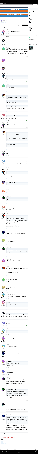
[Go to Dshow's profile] (3, 338)
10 (3, 163)
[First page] (1, 27)
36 (3, 348)
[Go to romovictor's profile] (3, 161)
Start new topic (19, 25)
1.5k (3, 184)
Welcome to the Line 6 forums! (14, 7)
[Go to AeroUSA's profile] (3, 60)
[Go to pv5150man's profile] (1, 20)
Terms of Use (3, 451)
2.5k (3, 315)
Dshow (3, 336)
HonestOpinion (3, 213)
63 (3, 193)
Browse (2, 3)
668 (3, 70)
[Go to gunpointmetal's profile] (3, 302)
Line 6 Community (4, 1)
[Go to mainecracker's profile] (3, 240)
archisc (3, 258)
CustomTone (23, 1)
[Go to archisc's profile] (3, 260)
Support (31, 1)
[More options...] (7, 29)
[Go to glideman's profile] (3, 68)
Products (19, 1)
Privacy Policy (6, 451)
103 (3, 117)
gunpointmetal (3, 300)
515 (3, 51)
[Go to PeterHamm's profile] (3, 313)
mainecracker (3, 238)
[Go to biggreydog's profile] (3, 31)
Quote (8, 33)
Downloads (27, 1)
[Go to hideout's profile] (3, 182)
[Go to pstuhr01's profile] (3, 287)
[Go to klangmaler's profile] (3, 197)
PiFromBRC (3, 169)
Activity (5, 3)
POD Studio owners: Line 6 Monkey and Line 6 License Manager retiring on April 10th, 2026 (14, 14)
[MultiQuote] (6, 33)
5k (3, 97)
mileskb (3, 46)
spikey (30, 13)
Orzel (3, 38)
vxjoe (3, 277)
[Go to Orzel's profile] (3, 40)
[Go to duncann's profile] (3, 232)
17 (3, 270)
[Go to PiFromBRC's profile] (3, 171)
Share (2, 21)
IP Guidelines (9, 451)
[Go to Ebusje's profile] (3, 268)
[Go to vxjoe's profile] (3, 279)
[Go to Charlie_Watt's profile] (3, 323)
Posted (8, 47)
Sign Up (36, 2)
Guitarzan (3, 188)
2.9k (3, 234)
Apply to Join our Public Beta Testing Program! (14, 9)
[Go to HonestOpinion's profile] (3, 95)
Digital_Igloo (3, 73)
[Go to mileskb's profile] (3, 48)
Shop (33, 1)
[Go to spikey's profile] (29, 12)
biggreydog (3, 29)
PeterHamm (30, 16)
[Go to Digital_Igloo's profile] (3, 75)
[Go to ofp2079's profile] (3, 207)
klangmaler (3, 195)
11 (3, 242)
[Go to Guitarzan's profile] (3, 191)
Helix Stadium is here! (14, 12)
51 (3, 209)
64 (3, 62)
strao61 (3, 292)
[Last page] (11, 27)
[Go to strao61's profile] (3, 294)
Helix (7, 20)
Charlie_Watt (3, 369)
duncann (3, 230)
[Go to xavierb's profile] (3, 115)
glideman (3, 122)
